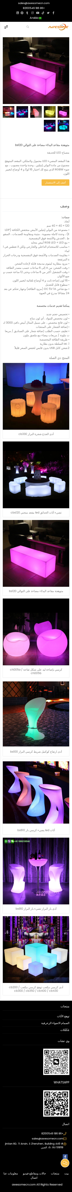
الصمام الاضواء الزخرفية (55, 1023)
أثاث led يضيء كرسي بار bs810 (36, 830)
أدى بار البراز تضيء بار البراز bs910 (36, 909)
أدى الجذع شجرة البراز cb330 (36, 434)
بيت (66, 1173)
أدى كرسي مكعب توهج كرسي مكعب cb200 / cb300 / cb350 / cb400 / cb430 (36, 989)
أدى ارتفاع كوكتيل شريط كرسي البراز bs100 (36, 751)
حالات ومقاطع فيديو (34, 1173)
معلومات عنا (10, 1173)
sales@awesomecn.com (34, 3)
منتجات (55, 1173)
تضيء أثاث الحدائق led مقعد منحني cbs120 (36, 512)
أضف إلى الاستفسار (55, 182)
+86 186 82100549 (34, 8)
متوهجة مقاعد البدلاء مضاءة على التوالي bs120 (36, 591)
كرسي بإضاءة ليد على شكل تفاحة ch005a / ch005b (36, 671)
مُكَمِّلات (64, 1030)
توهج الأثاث (63, 1016)
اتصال (34, 1178)
